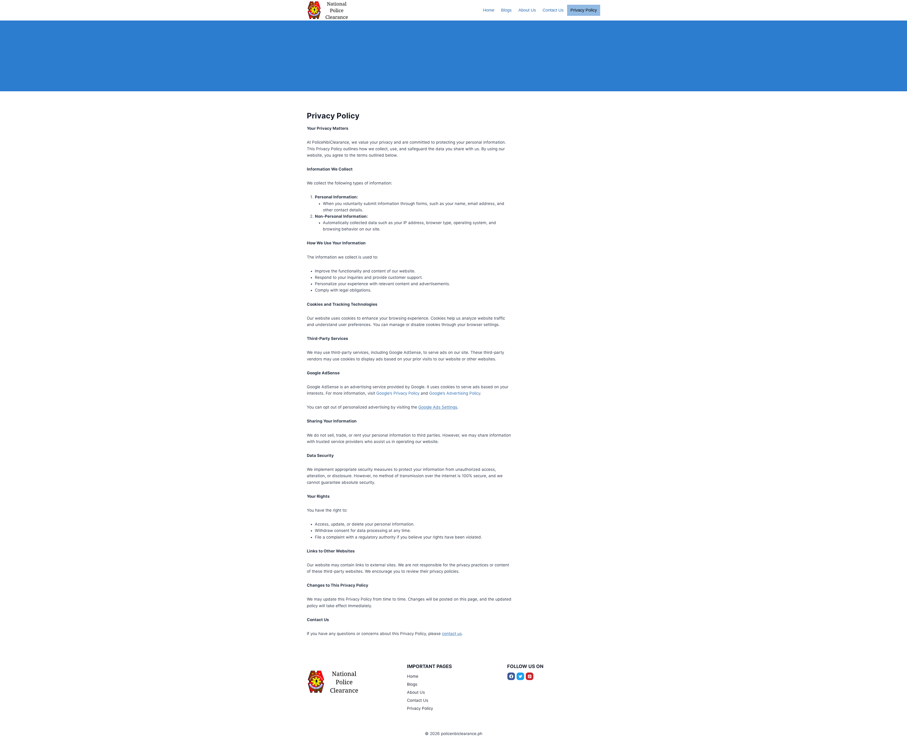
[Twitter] (520, 676)
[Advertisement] (453, 56)
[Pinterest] (530, 676)
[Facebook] (511, 676)
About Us (527, 10)
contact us (452, 633)
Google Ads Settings (437, 407)
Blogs (506, 10)
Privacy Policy (583, 10)
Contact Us (553, 10)
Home (488, 10)
